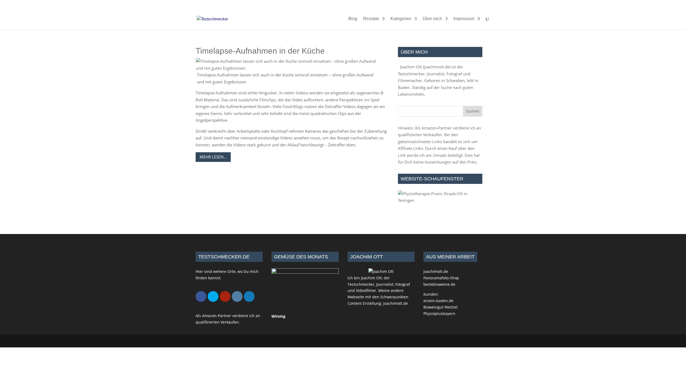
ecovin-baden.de (438, 300)
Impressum (463, 19)
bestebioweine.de (439, 284)
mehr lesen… (213, 156)
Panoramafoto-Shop (441, 277)
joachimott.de (436, 66)
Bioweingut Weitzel (440, 307)
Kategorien (400, 19)
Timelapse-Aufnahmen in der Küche (260, 50)
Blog (352, 19)
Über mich (432, 19)
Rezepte (371, 19)
